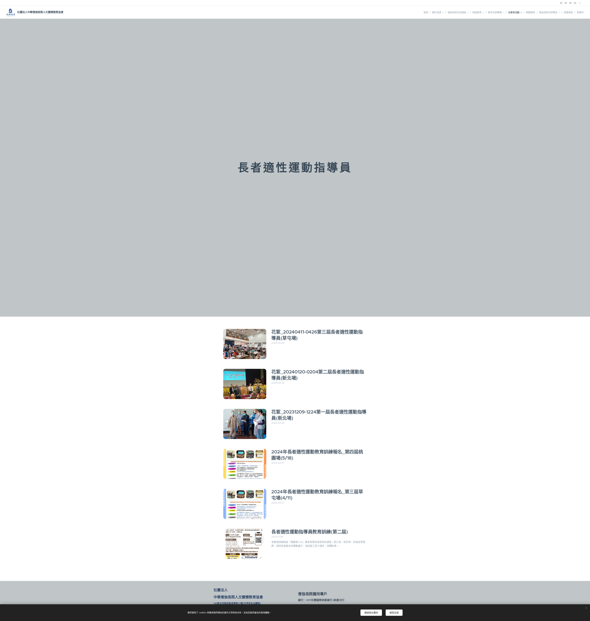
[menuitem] (427, 12)
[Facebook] (561, 3)
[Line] (566, 3)
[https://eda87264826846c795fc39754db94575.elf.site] (580, 3)
